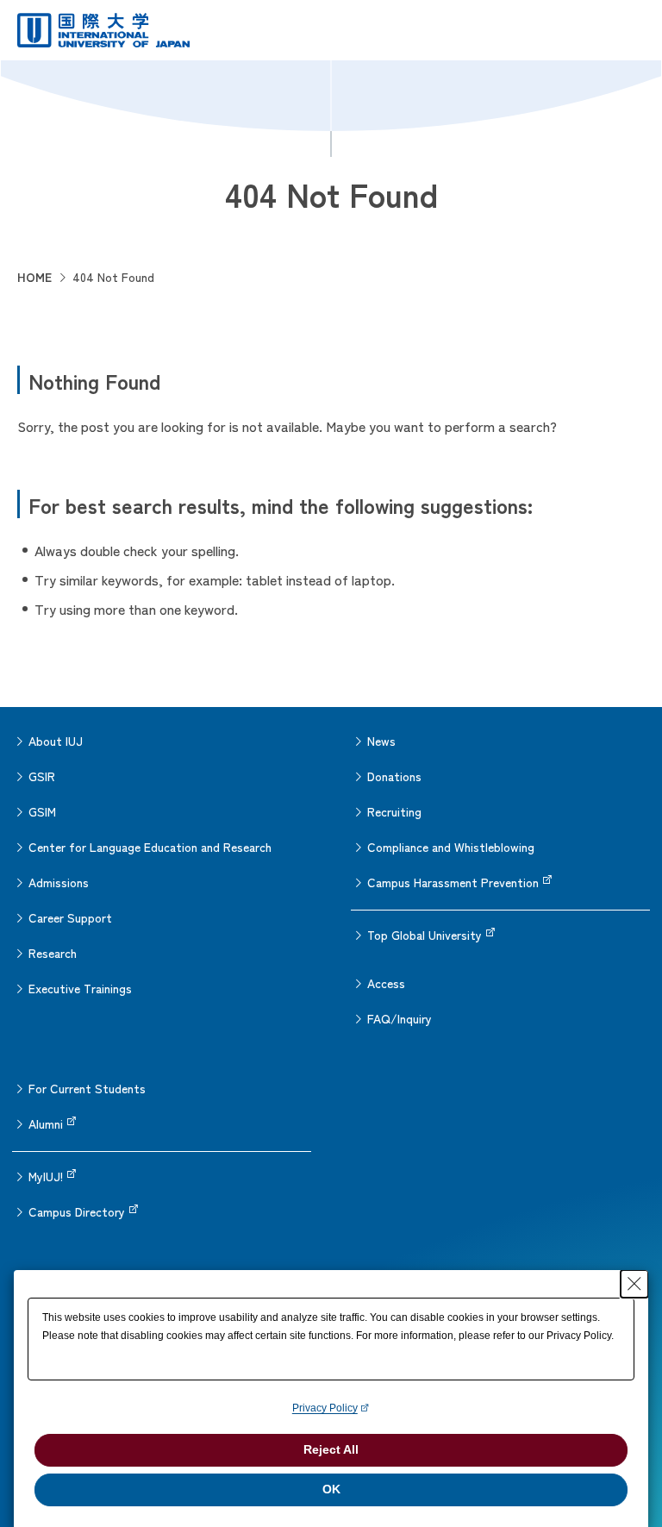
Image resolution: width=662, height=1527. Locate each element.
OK (331, 1489)
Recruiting (394, 811)
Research (52, 952)
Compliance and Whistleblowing (450, 846)
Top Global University (424, 934)
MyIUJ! (45, 1176)
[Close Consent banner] (634, 1284)
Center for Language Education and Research (150, 846)
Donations (394, 776)
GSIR (41, 776)
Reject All (331, 1449)
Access (386, 983)
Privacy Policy (325, 1408)
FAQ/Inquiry (399, 1018)
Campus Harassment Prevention (453, 882)
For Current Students (87, 1088)
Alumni (45, 1123)
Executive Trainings (80, 988)
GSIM (42, 811)
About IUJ (55, 740)
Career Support (70, 917)
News (381, 740)
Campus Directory (76, 1211)
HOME (34, 276)
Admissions (58, 882)
